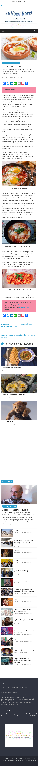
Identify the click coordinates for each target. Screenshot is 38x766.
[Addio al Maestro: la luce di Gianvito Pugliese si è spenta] (19, 485)
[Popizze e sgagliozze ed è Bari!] (19, 375)
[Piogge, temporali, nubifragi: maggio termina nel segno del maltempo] (7, 658)
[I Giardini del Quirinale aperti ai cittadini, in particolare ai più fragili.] (7, 589)
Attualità (5, 506)
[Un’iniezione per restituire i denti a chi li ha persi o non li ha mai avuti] (7, 648)
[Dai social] (7, 550)
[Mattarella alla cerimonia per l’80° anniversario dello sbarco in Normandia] (7, 539)
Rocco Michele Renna (20, 514)
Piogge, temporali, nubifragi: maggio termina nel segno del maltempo (23, 660)
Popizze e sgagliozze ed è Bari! (14, 395)
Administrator (19, 77)
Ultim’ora (16, 530)
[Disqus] (19, 453)
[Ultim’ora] (7, 530)
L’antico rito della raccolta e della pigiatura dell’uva (18, 336)
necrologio (13, 506)
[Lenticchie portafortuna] (19, 348)
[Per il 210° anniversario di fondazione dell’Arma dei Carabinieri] (7, 569)
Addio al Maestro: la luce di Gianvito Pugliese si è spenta (16, 511)
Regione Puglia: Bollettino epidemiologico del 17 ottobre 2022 (18, 325)
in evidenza (16, 63)
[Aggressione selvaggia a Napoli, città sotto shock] (7, 618)
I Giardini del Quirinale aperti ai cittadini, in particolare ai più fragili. (24, 590)
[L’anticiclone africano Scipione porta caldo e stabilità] (7, 608)
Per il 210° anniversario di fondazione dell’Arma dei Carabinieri (24, 571)
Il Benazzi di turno (9, 422)
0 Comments (27, 77)
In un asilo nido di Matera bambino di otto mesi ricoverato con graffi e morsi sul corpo (24, 630)
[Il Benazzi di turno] (19, 402)
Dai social (17, 550)
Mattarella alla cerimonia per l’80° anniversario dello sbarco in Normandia (24, 542)
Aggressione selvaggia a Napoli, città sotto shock (23, 620)
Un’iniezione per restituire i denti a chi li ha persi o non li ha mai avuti (24, 650)
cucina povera (7, 63)
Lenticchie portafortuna (11, 367)
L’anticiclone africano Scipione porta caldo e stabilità (23, 610)
